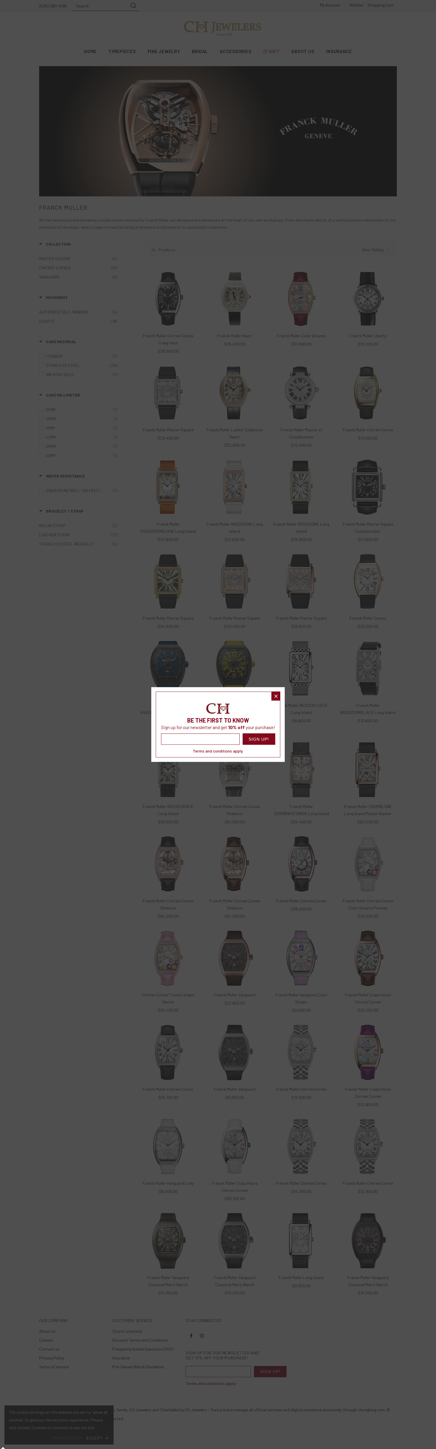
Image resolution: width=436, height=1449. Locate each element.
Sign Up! (259, 739)
